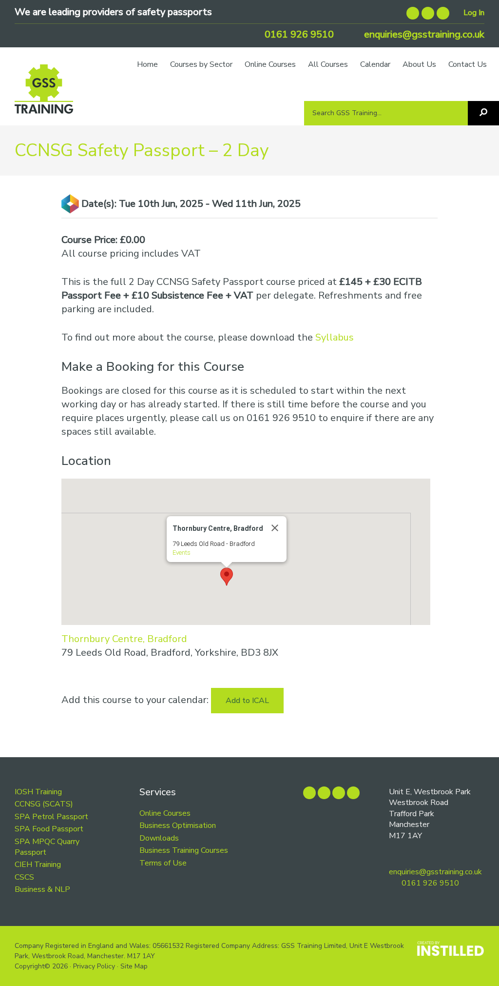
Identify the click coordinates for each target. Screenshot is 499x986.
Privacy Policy (94, 966)
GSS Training (44, 93)
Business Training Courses (183, 850)
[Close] (275, 528)
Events (182, 552)
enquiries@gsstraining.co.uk (423, 34)
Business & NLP (42, 889)
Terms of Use (163, 863)
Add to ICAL (247, 700)
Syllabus (334, 337)
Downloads (159, 838)
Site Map (134, 966)
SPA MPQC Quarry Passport (47, 847)
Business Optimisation (177, 825)
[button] (226, 576)
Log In (473, 12)
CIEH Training (38, 864)
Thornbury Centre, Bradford (124, 638)
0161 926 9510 (298, 34)
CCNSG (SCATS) (44, 804)
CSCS (24, 877)
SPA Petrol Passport (51, 816)
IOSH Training (38, 791)
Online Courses (165, 813)
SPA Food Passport (49, 829)
